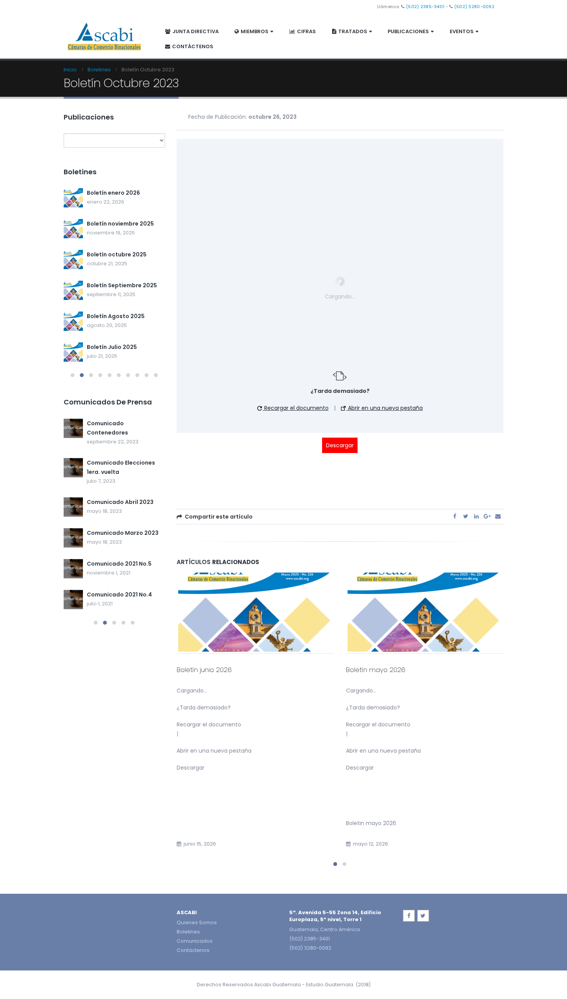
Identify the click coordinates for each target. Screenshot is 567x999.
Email (498, 516)
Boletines (188, 931)
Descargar (340, 445)
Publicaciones (408, 31)
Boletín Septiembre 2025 (122, 285)
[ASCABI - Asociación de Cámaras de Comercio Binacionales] (104, 35)
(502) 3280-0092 (474, 6)
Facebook (454, 516)
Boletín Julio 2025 (112, 347)
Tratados (352, 31)
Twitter (465, 516)
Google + (487, 516)
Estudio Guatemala (329, 984)
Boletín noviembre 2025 (120, 223)
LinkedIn (476, 516)
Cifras (306, 31)
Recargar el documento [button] (296, 408)
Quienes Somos (197, 922)
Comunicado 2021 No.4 (119, 594)
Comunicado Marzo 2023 (123, 533)
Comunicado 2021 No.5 (119, 564)
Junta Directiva (195, 31)
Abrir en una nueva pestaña (384, 408)
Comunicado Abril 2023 (120, 502)
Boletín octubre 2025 (117, 254)
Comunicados (195, 941)
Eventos (462, 31)
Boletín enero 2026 (113, 193)
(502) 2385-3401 (425, 6)
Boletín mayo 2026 (375, 669)
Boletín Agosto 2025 (116, 316)
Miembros (254, 31)
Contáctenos (192, 46)
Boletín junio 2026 (204, 669)
